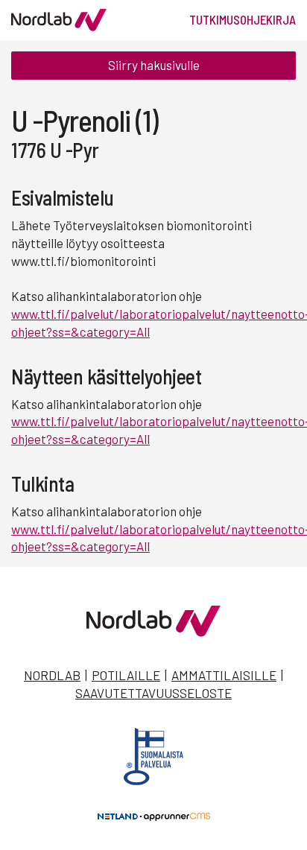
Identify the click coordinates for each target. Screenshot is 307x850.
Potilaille (126, 674)
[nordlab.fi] (153, 631)
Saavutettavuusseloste (153, 692)
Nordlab (52, 674)
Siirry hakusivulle (154, 64)
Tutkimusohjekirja (242, 19)
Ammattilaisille (223, 674)
